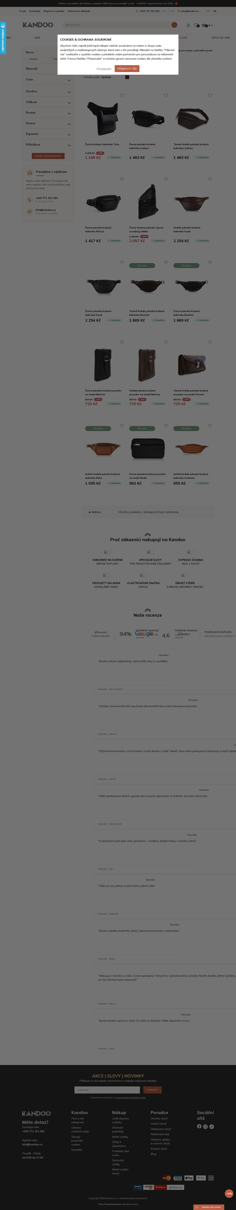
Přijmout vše (127, 68)
